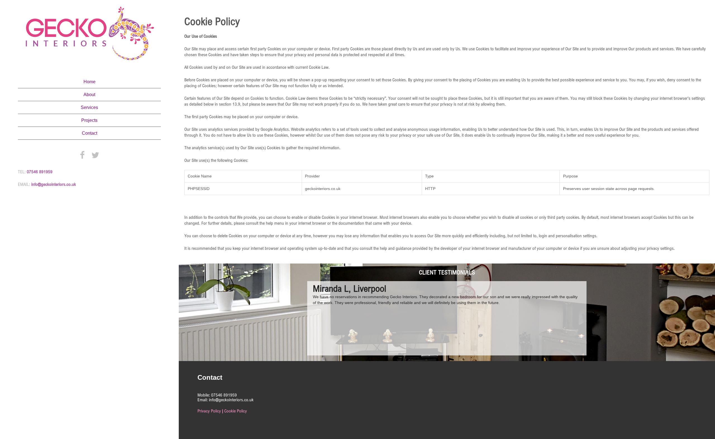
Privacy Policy (209, 411)
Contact (89, 133)
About (89, 94)
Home (90, 81)
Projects (89, 120)
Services (89, 107)
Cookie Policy (235, 411)
